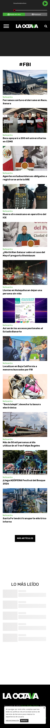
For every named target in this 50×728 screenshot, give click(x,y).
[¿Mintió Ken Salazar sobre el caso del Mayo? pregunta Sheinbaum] (25, 234)
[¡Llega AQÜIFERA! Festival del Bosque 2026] (25, 462)
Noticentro (8, 97)
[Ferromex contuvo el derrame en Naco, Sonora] (25, 82)
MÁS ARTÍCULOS (25, 538)
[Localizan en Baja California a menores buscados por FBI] (25, 348)
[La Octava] (27, 26)
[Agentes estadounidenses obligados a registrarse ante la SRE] (25, 158)
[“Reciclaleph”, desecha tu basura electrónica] (25, 386)
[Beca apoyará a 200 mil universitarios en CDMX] (25, 120)
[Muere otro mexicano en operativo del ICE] (25, 196)
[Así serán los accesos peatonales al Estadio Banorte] (25, 310)
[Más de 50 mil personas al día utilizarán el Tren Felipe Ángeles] (25, 424)
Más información (12, 720)
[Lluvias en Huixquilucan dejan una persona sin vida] (25, 272)
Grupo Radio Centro (30, 706)
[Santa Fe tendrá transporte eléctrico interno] (25, 500)
